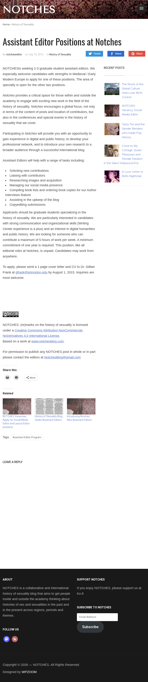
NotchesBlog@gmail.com (62, 357)
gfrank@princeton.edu (31, 272)
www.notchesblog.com (47, 341)
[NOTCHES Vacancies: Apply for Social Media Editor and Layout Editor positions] (17, 406)
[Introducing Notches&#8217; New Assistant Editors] (81, 406)
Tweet (96, 53)
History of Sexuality (60, 54)
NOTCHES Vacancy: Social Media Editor (132, 110)
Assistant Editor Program (27, 437)
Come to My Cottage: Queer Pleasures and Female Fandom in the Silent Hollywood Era (123, 154)
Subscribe (90, 627)
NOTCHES (29, 9)
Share (118, 53)
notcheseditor (14, 54)
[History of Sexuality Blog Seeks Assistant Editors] (49, 406)
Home (6, 24)
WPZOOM (29, 672)
